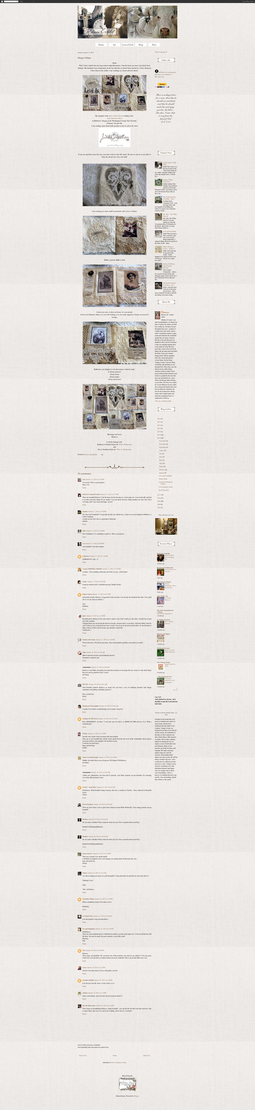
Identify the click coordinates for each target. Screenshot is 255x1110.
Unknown (85, 556)
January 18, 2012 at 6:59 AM (100, 667)
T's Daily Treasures (163, 619)
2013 (159, 435)
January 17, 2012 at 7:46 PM (99, 556)
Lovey (84, 967)
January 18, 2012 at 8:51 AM (98, 684)
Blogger (136, 1096)
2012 (159, 438)
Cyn (83, 543)
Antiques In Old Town (90, 718)
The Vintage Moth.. (163, 662)
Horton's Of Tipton (163, 634)
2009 (159, 501)
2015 (159, 428)
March (161, 466)
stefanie (85, 993)
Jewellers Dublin (88, 980)
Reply (84, 488)
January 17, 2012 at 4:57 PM (110, 494)
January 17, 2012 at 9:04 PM (96, 581)
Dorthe (84, 733)
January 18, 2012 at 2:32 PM (97, 733)
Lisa (83, 479)
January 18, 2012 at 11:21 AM (107, 718)
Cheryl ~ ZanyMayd (89, 787)
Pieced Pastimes (87, 804)
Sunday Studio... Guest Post (168, 181)
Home (115, 1055)
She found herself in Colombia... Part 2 (169, 198)
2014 (159, 432)
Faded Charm (87, 594)
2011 (159, 495)
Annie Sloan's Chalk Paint (169, 163)
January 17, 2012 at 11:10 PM (95, 616)
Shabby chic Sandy (88, 639)
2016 (159, 425)
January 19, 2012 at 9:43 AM (106, 787)
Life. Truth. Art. (162, 596)
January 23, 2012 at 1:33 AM (97, 873)
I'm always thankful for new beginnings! (170, 680)
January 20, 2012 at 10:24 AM (98, 819)
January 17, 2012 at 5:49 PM (95, 531)
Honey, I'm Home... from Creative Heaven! (169, 266)
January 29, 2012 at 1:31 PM (96, 967)
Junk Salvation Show (114, 118)
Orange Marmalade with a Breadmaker (170, 586)
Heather (85, 819)
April (161, 463)
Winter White (163, 479)
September (162, 447)
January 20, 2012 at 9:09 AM (103, 804)
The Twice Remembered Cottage (165, 611)
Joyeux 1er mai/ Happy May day (170, 651)
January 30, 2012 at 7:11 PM (97, 993)
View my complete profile (163, 401)
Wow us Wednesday (124, 449)
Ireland (112, 983)
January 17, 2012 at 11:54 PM (105, 640)
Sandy (84, 581)
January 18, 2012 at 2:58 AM (95, 652)
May (160, 460)
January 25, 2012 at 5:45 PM (104, 929)
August (161, 450)
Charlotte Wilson (88, 899)
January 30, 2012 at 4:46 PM (103, 980)
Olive (84, 531)
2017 (159, 422)
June (84, 616)
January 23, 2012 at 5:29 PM (103, 916)
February (162, 470)
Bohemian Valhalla (163, 553)
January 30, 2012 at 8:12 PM (105, 1005)
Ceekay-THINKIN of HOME (92, 569)
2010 (159, 498)
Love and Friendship (169, 231)
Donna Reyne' (87, 853)
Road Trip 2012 (164, 490)
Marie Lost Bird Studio (90, 757)
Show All (175, 689)
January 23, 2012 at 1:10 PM (104, 899)
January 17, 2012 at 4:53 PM (95, 479)
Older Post (146, 1055)
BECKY (85, 684)
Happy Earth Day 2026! (170, 665)
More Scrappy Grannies (169, 622)
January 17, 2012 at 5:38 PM (97, 511)
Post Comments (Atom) (118, 1062)
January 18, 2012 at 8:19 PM (108, 757)
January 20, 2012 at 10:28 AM (98, 836)
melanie (85, 511)
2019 (159, 419)
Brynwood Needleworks (165, 567)
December (162, 441)
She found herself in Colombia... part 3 (169, 284)
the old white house (88, 1005)
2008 (159, 504)
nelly (84, 652)
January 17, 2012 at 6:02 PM (95, 543)
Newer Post (83, 1055)
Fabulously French (163, 648)
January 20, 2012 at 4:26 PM (102, 853)
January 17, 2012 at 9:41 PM (102, 594)
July (160, 454)
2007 (159, 507)
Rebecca (166, 312)
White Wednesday (125, 444)
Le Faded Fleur (116, 116)
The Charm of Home (164, 582)
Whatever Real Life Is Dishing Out (169, 557)
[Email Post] (101, 454)
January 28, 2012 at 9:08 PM (95, 950)
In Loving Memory (168, 599)
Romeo (84, 873)
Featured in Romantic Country (165, 483)
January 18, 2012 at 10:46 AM (108, 706)
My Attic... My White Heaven (170, 215)
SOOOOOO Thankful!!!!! (165, 614)
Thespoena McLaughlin (90, 706)
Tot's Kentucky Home (166, 487)
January (161, 473)
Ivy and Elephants (88, 929)
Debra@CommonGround (91, 494)
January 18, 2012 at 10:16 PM (100, 772)
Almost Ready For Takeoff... (170, 570)
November (162, 444)
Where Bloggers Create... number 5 (169, 248)
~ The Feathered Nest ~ (165, 676)
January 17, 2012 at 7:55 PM (112, 569)
